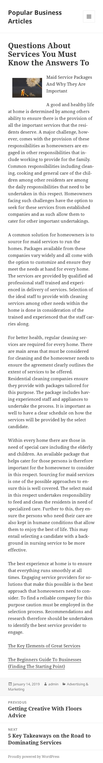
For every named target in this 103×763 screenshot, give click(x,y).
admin (53, 684)
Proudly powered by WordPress (33, 756)
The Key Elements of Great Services (44, 646)
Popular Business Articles (35, 16)
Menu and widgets (89, 22)
